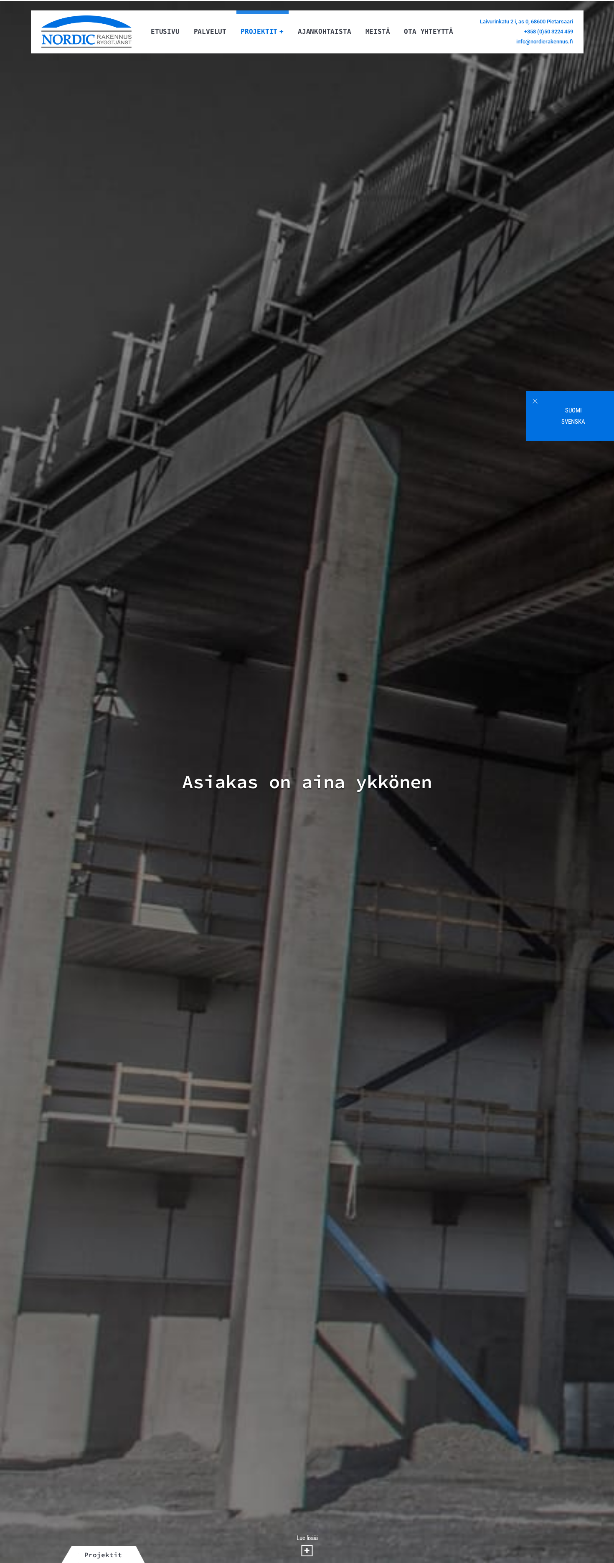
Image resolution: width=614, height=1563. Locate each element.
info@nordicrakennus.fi (544, 41)
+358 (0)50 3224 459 (548, 31)
